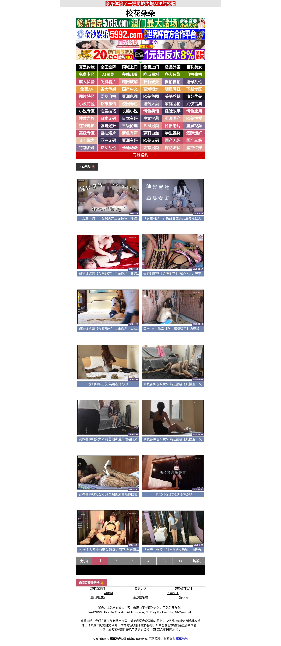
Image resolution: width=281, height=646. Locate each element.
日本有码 (130, 118)
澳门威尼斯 (97, 597)
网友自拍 (108, 96)
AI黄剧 (108, 74)
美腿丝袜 (173, 96)
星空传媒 (194, 148)
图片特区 (87, 96)
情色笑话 (151, 111)
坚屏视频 (194, 126)
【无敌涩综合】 (183, 588)
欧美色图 (151, 96)
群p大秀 (183, 597)
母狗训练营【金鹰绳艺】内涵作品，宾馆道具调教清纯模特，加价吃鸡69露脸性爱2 (202, 273)
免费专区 (87, 74)
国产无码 (173, 140)
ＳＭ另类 (151, 126)
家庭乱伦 (173, 104)
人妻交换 (173, 593)
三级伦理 (130, 126)
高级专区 (87, 133)
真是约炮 (87, 67)
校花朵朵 (140, 13)
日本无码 (108, 118)
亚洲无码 (108, 140)
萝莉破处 (151, 82)
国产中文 (130, 89)
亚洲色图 (130, 96)
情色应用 (194, 111)
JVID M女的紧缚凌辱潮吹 (174, 494)
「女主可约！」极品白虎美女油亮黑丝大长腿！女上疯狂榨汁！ (188, 218)
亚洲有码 (130, 140)
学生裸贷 (173, 133)
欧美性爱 (194, 118)
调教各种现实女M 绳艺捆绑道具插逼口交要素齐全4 (179, 384)
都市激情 (108, 104)
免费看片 (108, 82)
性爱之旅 (87, 118)
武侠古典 (194, 104)
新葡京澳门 (97, 588)
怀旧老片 (173, 126)
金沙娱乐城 (140, 597)
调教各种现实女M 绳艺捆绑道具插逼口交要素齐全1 (115, 494)
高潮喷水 (151, 89)
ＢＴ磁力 (87, 140)
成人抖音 (87, 82)
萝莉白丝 (151, 133)
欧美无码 (151, 140)
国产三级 (194, 140)
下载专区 (194, 89)
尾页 (197, 561)
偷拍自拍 (173, 82)
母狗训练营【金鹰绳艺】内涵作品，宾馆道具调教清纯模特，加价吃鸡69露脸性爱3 (137, 273)
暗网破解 (130, 82)
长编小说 (130, 111)
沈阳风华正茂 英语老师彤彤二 (109, 384)
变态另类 (151, 148)
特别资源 (87, 148)
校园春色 (130, 104)
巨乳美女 (194, 67)
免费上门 (151, 67)
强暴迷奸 (108, 126)
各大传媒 (173, 74)
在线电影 (87, 126)
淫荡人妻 (151, 104)
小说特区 (87, 104)
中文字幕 (151, 118)
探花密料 (173, 148)
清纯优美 (194, 96)
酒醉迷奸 (194, 133)
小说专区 (87, 111)
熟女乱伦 (108, 148)
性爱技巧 (108, 111)
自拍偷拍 (194, 74)
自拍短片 (108, 133)
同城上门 (130, 67)
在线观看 (130, 74)
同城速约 (140, 155)
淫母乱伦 (194, 82)
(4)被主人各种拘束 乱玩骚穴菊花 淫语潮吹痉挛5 (113, 549)
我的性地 (169, 638)
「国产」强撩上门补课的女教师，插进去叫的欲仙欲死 (182, 549)
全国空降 (108, 67)
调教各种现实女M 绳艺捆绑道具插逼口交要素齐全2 (179, 439)
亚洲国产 (173, 118)
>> (181, 561)
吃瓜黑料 (151, 74)
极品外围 (173, 67)
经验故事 (173, 111)
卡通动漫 (130, 148)
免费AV (87, 89)
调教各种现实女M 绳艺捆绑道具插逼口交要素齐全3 (115, 439)
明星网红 (173, 89)
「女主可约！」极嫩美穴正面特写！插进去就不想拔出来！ (121, 218)
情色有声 (130, 133)
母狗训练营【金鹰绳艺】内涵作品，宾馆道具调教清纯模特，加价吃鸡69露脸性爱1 (137, 329)
